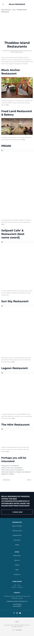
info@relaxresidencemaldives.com (17, 601)
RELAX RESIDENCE (17, 4)
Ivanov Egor (18, 630)
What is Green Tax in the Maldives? (12, 468)
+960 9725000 (17, 604)
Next (29, 480)
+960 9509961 (17, 606)
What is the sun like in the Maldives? (12, 470)
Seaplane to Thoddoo (7, 474)
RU (16, 621)
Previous (6, 480)
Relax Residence (6, 9)
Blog (13, 9)
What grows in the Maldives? (10, 465)
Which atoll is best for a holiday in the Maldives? (16, 472)
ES (18, 621)
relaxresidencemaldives (17, 50)
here (7, 105)
